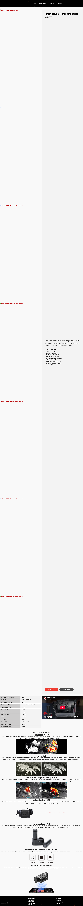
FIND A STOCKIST (51, 689)
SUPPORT (60, 3)
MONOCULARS (31, 901)
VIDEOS (57, 902)
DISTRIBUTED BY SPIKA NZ (4, 904)
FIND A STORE (59, 898)
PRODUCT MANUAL (66, 689)
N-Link (35, 3)
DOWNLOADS (58, 900)
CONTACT (58, 904)
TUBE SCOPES (31, 900)
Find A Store (53, 3)
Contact (68, 3)
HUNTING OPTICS (42, 3)
